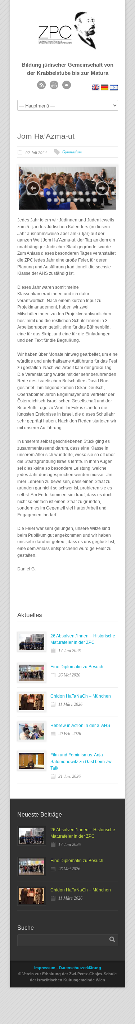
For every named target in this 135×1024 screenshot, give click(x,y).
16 (56, 200)
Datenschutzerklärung (80, 968)
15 (49, 200)
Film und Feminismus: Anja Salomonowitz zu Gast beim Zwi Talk (81, 761)
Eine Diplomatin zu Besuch (76, 666)
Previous (33, 188)
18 (69, 200)
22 (95, 200)
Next (102, 188)
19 (75, 200)
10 (87, 193)
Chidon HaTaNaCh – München (80, 696)
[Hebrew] (113, 87)
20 (82, 200)
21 (88, 200)
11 (93, 193)
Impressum (44, 968)
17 (62, 200)
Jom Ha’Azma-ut (46, 136)
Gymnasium (72, 152)
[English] (96, 87)
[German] (105, 87)
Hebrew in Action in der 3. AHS (80, 725)
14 (113, 193)
